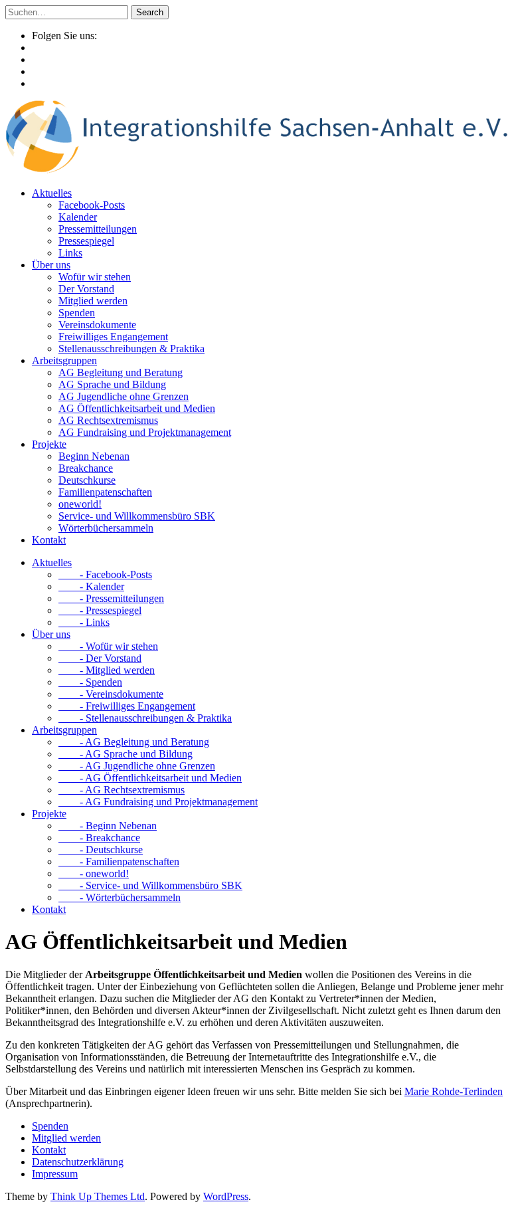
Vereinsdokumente (97, 324)
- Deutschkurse (100, 849)
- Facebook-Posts (105, 574)
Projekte (49, 444)
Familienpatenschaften (105, 492)
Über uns (51, 264)
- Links (84, 622)
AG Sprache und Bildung (112, 384)
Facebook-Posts (91, 205)
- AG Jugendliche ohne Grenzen (136, 765)
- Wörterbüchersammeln (119, 897)
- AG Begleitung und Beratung (133, 742)
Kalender (77, 217)
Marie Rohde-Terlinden (453, 1091)
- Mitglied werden (106, 670)
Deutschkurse (87, 480)
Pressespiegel (86, 241)
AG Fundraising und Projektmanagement (144, 432)
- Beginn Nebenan (107, 825)
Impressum (55, 1173)
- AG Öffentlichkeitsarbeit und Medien (150, 777)
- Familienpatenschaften (118, 861)
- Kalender (91, 586)
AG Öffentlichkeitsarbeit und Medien (136, 408)
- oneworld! (93, 873)
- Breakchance (99, 837)
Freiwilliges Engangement (113, 336)
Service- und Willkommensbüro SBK (136, 516)
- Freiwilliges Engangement (126, 706)
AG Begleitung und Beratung (120, 372)
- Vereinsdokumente (110, 694)
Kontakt (49, 540)
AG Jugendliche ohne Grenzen (123, 396)
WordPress (225, 1196)
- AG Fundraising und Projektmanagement (158, 801)
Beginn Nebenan (93, 456)
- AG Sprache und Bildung (125, 753)
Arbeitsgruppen (64, 360)
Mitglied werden (93, 300)
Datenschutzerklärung (78, 1161)
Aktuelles (52, 193)
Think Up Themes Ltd (97, 1196)
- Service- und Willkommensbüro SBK (150, 885)
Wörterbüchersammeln (105, 528)
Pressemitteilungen (97, 229)
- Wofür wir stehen (108, 646)
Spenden (76, 312)
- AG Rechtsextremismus (121, 789)
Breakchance (85, 468)
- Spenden (90, 682)
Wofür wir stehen (94, 276)
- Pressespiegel (99, 610)
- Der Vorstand (99, 658)
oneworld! (80, 504)
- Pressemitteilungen (111, 598)
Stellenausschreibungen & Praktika (131, 348)
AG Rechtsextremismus (108, 420)
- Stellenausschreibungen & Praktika (145, 718)
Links (70, 252)
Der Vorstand (86, 288)
